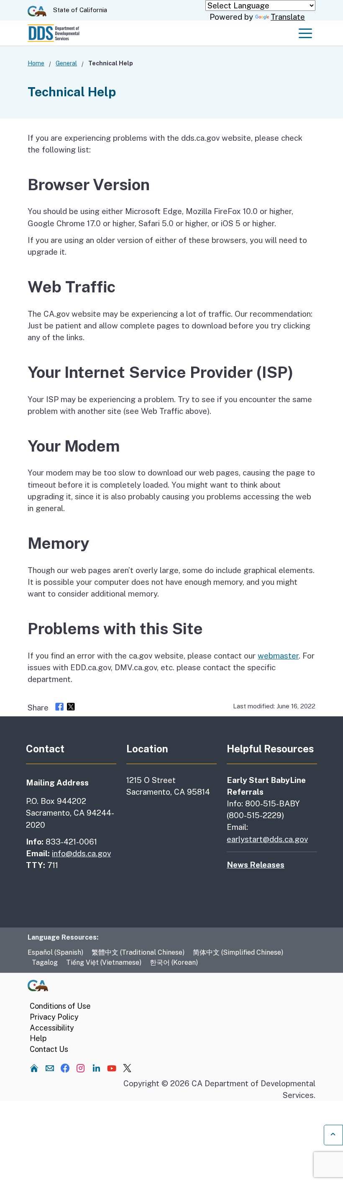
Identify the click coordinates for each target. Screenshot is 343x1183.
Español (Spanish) (55, 952)
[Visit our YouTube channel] (111, 1067)
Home (36, 63)
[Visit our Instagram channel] (80, 1067)
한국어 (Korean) (174, 962)
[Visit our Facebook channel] (65, 1067)
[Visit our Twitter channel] (127, 1067)
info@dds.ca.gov (81, 853)
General (66, 63)
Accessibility (52, 1027)
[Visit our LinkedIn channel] (96, 1067)
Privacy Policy (54, 1017)
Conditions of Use (60, 1006)
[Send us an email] (49, 1067)
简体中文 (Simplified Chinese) (238, 952)
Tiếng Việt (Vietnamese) (103, 962)
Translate (288, 16)
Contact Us (49, 1049)
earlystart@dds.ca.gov (267, 839)
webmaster (278, 655)
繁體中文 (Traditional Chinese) (138, 952)
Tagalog (45, 962)
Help (38, 1038)
